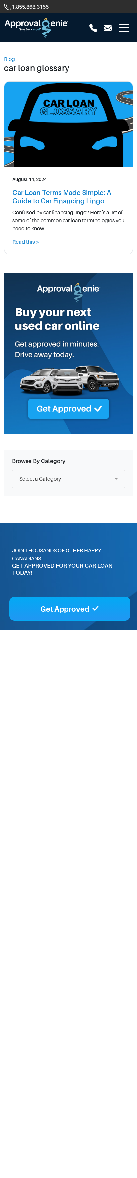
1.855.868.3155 (30, 7)
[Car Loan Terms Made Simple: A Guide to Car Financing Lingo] (68, 125)
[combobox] (68, 479)
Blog (9, 59)
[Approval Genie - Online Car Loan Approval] (36, 27)
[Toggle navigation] (123, 27)
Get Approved (65, 609)
